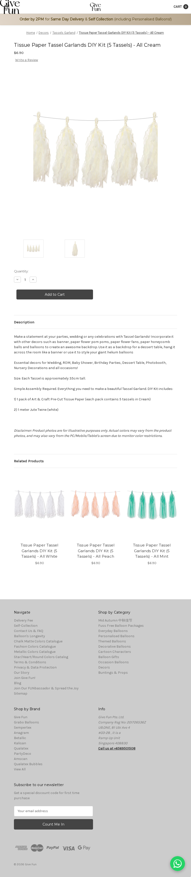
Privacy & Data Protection (35, 667)
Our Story (21, 672)
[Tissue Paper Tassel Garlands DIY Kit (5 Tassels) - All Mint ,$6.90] (152, 506)
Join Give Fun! (24, 678)
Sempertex (22, 727)
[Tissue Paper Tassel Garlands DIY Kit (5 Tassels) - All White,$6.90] (39, 506)
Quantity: (21, 271)
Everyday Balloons (113, 631)
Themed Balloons (112, 641)
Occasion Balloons (113, 662)
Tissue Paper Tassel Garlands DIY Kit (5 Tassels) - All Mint (152, 551)
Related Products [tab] (29, 461)
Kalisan (20, 743)
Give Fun (20, 717)
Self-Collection (26, 626)
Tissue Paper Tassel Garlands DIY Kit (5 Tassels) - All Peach (96, 551)
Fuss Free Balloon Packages (121, 626)
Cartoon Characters (114, 652)
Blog (17, 683)
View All (20, 769)
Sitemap (20, 693)
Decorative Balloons (114, 646)
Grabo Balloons (26, 722)
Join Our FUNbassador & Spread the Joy (46, 688)
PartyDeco (22, 754)
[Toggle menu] (7, 7)
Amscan (20, 759)
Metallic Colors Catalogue (34, 652)
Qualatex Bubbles (28, 764)
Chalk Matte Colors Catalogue (38, 641)
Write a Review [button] (26, 60)
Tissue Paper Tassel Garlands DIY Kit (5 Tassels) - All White (39, 551)
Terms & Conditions (30, 662)
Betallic (20, 738)
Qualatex (21, 748)
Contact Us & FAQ (28, 631)
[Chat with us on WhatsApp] (177, 863)
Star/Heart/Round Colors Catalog (41, 657)
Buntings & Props (113, 672)
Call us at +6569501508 (117, 748)
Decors (104, 667)
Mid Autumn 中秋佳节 (115, 620)
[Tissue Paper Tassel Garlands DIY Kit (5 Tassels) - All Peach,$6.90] (95, 506)
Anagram (21, 733)
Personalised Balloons (116, 636)
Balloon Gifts (108, 657)
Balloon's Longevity (29, 636)
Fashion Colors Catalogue (35, 646)
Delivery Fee (23, 620)
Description (24, 322)
